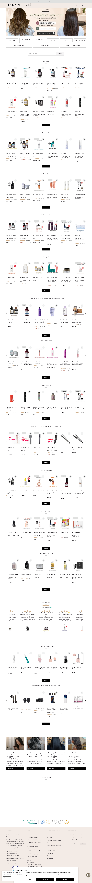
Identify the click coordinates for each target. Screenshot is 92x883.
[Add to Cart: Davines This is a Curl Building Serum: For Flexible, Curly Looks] (57, 391)
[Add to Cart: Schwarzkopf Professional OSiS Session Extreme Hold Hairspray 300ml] (70, 97)
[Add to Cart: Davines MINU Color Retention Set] (18, 347)
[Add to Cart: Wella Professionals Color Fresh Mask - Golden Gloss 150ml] (82, 305)
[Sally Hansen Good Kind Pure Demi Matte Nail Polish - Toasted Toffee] (39, 658)
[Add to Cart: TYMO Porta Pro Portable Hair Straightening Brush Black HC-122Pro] (56, 433)
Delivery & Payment (52, 842)
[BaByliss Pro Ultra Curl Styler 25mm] (78, 439)
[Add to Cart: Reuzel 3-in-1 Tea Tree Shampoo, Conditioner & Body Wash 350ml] (69, 560)
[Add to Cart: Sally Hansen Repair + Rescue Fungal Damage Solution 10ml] (18, 653)
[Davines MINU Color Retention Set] (14, 353)
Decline (65, 879)
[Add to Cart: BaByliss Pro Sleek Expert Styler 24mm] (69, 433)
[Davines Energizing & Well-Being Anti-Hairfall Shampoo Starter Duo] (11, 227)
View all (46, 125)
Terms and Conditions (52, 855)
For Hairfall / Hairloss (39, 40)
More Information (53, 831)
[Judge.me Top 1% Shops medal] (66, 822)
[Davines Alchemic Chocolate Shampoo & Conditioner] (14, 311)
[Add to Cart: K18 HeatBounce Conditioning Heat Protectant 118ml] (57, 97)
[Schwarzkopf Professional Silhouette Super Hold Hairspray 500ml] (80, 103)
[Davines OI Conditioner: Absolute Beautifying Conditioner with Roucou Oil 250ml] (39, 103)
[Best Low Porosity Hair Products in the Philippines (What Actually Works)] (15, 743)
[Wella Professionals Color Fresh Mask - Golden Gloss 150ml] (78, 311)
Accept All (45, 879)
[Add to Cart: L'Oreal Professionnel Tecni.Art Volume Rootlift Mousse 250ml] (70, 391)
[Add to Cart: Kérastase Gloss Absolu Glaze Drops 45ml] (43, 476)
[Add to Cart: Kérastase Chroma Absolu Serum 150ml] (43, 347)
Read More (10, 768)
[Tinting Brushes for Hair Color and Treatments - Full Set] (14, 698)
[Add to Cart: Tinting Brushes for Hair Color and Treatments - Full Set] (18, 692)
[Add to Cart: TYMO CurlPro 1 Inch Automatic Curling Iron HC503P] (18, 433)
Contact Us (30, 831)
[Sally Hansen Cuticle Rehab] (26, 658)
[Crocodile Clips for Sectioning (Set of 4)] (39, 698)
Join (83, 843)
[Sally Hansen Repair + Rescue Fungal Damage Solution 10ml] (14, 658)
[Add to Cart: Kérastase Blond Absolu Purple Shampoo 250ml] (56, 305)
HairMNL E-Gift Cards (73, 45)
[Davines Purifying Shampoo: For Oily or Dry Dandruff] (11, 73)
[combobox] (42, 53)
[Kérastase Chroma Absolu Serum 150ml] (39, 353)
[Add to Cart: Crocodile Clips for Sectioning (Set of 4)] (43, 692)
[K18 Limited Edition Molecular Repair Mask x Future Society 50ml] (55, 628)
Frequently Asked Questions (54, 840)
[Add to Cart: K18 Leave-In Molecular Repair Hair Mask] (15, 97)
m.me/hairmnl (34, 837)
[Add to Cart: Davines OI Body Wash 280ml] (30, 560)
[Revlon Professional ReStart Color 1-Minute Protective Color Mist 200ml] (78, 353)
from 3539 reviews (45, 607)
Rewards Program (51, 848)
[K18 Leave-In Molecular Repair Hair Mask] (11, 103)
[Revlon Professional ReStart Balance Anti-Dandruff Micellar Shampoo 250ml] (80, 144)
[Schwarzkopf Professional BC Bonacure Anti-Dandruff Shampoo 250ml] (66, 144)
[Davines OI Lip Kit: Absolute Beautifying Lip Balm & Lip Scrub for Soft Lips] (78, 566)
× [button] (24, 872)
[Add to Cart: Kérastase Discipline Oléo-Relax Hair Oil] (43, 180)
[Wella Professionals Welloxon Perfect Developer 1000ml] (65, 698)
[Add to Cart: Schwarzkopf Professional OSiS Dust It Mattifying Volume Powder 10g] (15, 391)
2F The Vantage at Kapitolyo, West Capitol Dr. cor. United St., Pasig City (34, 866)
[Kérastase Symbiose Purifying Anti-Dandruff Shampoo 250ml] (25, 73)
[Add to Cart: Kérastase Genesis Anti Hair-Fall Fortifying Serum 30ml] (43, 518)
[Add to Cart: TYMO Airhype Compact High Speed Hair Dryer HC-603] (30, 433)
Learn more (7, 877)
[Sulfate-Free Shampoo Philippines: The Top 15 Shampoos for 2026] (36, 743)
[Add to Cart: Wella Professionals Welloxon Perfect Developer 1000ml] (69, 692)
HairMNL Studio (46, 45)
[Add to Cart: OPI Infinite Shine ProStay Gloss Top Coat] (69, 653)
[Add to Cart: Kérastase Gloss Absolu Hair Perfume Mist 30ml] (30, 518)
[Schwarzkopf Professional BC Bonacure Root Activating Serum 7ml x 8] (80, 227)
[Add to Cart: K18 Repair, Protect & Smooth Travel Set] (69, 518)
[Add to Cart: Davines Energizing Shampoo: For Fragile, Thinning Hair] (43, 68)
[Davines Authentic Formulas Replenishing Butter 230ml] (39, 566)
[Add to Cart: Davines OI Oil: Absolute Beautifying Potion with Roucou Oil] (15, 476)
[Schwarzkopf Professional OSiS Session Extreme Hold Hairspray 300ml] (66, 103)
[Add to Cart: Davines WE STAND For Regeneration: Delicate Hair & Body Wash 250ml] (18, 560)
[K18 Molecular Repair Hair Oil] (25, 482)
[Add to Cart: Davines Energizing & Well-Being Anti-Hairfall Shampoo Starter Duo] (15, 221)
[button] (8, 621)
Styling (52, 40)
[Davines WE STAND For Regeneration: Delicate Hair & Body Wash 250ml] (14, 566)
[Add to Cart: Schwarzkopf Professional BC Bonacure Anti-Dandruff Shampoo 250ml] (70, 139)
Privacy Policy (50, 858)
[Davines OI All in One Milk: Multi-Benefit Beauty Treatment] (11, 186)
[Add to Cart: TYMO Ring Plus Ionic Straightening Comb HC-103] (43, 433)
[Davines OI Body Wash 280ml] (26, 566)
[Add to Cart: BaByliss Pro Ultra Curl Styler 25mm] (82, 433)
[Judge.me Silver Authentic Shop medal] (54, 822)
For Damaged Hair (26, 40)
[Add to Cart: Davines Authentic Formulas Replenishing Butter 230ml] (43, 560)
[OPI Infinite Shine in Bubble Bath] (78, 658)
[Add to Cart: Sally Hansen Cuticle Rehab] (30, 653)
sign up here (39, 850)
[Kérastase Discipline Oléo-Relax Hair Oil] (39, 186)
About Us (9, 831)
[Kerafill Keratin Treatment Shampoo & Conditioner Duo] (66, 186)
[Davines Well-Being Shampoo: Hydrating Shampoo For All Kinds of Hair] (53, 73)
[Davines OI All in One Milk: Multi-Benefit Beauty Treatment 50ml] (14, 524)
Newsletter (72, 831)
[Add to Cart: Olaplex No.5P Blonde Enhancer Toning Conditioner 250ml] (69, 305)
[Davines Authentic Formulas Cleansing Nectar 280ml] (52, 566)
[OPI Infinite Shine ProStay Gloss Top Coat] (65, 658)
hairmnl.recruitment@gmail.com (35, 854)
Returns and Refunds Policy (54, 845)
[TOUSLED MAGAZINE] (28, 5)
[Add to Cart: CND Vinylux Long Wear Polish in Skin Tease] (56, 653)
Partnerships (50, 853)
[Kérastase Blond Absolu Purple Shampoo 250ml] (52, 311)
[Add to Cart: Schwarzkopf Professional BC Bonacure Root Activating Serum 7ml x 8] (84, 221)
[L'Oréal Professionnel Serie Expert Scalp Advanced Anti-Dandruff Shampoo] (53, 144)
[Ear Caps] (26, 698)
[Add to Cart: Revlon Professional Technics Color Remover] (82, 692)
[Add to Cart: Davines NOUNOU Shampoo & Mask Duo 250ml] (43, 263)
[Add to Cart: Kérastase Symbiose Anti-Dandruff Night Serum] (43, 139)
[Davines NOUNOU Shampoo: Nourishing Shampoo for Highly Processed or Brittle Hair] (25, 103)
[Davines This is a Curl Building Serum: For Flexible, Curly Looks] (53, 397)
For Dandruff (66, 40)
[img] (46, 606)
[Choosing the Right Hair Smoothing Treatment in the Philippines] (56, 743)
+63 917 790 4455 (36, 840)
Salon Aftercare (80, 40)
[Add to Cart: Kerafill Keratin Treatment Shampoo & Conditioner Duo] (70, 180)
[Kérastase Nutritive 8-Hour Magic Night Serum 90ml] (53, 482)
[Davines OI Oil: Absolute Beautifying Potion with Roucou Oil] (11, 482)
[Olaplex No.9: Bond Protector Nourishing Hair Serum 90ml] (80, 482)
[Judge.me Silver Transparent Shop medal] (60, 822)
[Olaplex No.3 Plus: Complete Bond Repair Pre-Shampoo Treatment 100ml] (25, 268)
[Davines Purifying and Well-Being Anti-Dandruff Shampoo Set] (11, 144)
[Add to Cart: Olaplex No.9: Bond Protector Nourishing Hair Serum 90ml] (84, 476)
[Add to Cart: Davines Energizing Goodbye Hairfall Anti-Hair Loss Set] (29, 221)
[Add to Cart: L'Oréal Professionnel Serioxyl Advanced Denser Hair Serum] (84, 68)
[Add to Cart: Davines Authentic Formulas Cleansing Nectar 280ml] (56, 560)
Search (60, 53)
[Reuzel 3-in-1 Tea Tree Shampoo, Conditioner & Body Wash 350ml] (65, 566)
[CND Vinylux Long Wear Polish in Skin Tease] (52, 658)
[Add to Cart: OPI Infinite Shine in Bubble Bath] (82, 653)
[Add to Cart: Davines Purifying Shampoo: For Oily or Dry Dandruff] (15, 68)
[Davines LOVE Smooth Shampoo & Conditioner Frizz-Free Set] (25, 186)
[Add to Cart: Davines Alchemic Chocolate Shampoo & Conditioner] (18, 305)
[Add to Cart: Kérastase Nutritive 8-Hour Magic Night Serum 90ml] (57, 476)
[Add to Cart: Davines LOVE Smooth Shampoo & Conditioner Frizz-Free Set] (29, 180)
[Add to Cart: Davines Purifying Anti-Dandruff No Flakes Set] (29, 139)
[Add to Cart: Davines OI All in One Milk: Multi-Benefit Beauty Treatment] (15, 180)
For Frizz (12, 40)
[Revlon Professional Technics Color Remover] (78, 698)
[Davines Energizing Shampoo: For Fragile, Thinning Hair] (39, 73)
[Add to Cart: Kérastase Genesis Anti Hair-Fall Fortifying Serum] (70, 68)
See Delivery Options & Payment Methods (53, 1)
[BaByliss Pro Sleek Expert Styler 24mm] (65, 439)
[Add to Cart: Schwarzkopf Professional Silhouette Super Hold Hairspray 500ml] (84, 97)
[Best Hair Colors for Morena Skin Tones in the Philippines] (77, 743)
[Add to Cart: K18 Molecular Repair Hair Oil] (29, 476)
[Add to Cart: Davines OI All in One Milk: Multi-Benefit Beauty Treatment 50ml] (18, 518)
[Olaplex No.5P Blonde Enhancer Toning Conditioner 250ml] (65, 311)
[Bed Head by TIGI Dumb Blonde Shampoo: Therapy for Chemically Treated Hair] (65, 353)
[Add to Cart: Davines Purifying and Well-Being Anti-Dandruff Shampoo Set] (15, 139)
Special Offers (19, 45)
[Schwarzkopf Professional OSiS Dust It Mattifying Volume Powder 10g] (11, 397)
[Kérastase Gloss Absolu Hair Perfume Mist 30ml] (26, 524)
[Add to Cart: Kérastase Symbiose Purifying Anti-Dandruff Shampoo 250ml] (29, 68)
